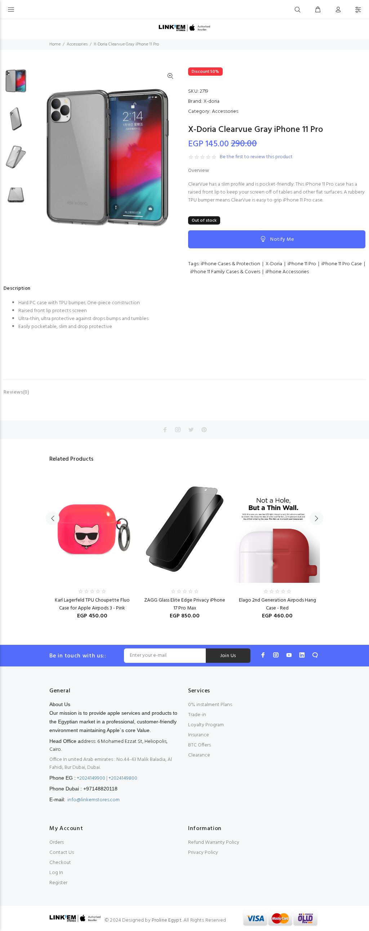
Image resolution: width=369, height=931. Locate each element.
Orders (56, 842)
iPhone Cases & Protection (230, 264)
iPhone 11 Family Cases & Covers (225, 272)
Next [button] (316, 518)
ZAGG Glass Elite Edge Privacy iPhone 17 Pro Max (184, 604)
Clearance (199, 755)
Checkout (60, 863)
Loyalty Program (206, 725)
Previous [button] (52, 518)
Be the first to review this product (256, 157)
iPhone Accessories (287, 272)
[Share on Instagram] (178, 429)
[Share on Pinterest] (204, 429)
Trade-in (197, 715)
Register (58, 883)
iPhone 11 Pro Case (341, 264)
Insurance (198, 735)
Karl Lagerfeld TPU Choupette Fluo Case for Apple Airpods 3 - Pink (92, 604)
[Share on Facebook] (165, 429)
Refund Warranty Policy (213, 842)
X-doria (211, 101)
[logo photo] (184, 28)
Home (55, 44)
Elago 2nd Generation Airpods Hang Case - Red (277, 604)
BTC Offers (199, 745)
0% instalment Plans (210, 705)
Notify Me (282, 239)
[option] (16, 84)
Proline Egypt (167, 920)
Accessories (77, 44)
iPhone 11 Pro (302, 264)
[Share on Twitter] (191, 429)
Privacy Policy (203, 852)
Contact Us (61, 852)
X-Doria (274, 264)
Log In (56, 873)
